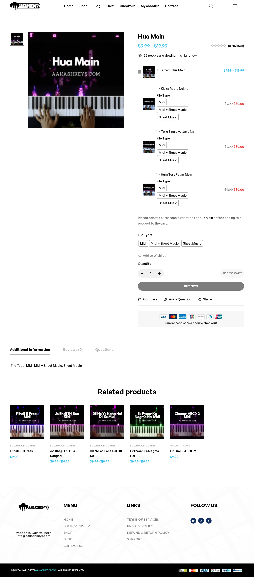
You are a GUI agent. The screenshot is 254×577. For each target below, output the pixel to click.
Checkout (127, 6)
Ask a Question (180, 299)
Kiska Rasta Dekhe (174, 89)
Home (68, 6)
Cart (110, 6)
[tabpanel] (127, 365)
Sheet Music (73, 366)
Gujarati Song (180, 445)
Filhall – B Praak (21, 451)
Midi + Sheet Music (48, 366)
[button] (152, 255)
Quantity (144, 264)
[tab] (30, 349)
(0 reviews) (236, 46)
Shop (83, 6)
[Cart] (235, 6)
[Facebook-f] (209, 521)
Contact (171, 6)
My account (150, 6)
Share (207, 299)
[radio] (161, 102)
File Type (145, 235)
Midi (29, 366)
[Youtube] (193, 521)
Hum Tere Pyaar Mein (176, 174)
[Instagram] (201, 521)
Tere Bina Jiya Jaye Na (177, 132)
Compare (150, 299)
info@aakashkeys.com (34, 536)
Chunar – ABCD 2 (183, 451)
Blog (96, 6)
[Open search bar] (211, 6)
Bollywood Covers (23, 445)
